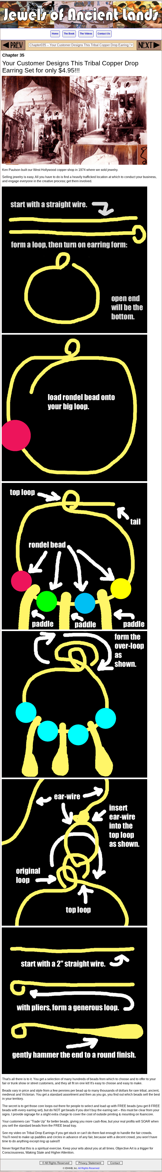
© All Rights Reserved (55, 1162)
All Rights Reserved (88, 1168)
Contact (115, 1162)
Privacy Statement (89, 1162)
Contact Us (104, 33)
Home (55, 33)
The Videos (86, 33)
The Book (69, 33)
